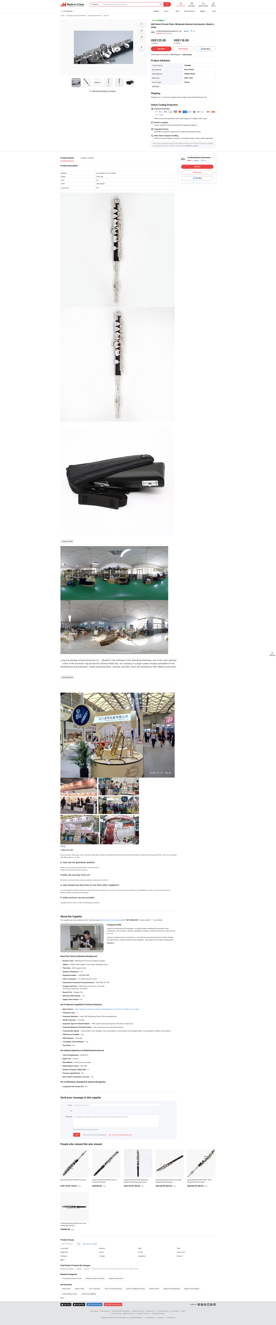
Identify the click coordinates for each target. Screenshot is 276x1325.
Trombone (97, 1009)
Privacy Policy (171, 1317)
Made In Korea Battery (191, 1289)
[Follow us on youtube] (208, 1304)
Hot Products (94, 1311)
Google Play (79, 1304)
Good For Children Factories (135, 1289)
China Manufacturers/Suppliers (121, 1311)
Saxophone (142, 1256)
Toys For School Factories (113, 1289)
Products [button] (95, 4)
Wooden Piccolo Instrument (95, 1278)
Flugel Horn (64, 1252)
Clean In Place (79, 1289)
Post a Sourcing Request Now (120, 1135)
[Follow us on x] (202, 1304)
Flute (76, 1009)
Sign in (213, 6)
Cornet (101, 1252)
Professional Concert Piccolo (71, 1278)
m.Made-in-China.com (143, 1313)
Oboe (137, 1009)
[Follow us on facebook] (199, 1304)
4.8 (190, 160)
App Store (65, 1304)
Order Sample (187, 54)
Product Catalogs (91, 1244)
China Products (104, 1311)
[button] (161, 4)
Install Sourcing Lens (114, 1304)
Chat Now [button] (206, 49)
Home (62, 15)
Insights (183, 1311)
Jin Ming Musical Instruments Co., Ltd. (169, 31)
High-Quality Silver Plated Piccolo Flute (73, 1180)
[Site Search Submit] (167, 4)
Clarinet (90, 1009)
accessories (64, 1248)
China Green (66, 1289)
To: (71, 1111)
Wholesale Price (150, 1311)
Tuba (126, 1009)
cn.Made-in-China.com (158, 1313)
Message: (69, 1117)
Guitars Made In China (69, 1294)
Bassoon (111, 1009)
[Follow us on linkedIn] (214, 1304)
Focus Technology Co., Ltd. (123, 1317)
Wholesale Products (138, 1311)
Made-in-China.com (128, 1313)
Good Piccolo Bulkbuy (89, 1294)
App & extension (189, 11)
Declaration (160, 1317)
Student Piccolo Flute (116, 1278)
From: (70, 1105)
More (62, 1298)
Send (76, 1135)
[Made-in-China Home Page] (72, 4)
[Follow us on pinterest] (211, 1304)
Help (177, 11)
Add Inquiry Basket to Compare (104, 91)
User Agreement (149, 1317)
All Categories (67, 11)
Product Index (175, 1311)
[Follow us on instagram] (205, 1304)
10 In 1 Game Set (94, 1289)
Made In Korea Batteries (172, 1289)
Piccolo (106, 15)
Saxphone (82, 1009)
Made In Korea (154, 1289)
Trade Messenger (94, 1304)
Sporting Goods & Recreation (76, 15)
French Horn (119, 1009)
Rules (214, 11)
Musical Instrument (94, 15)
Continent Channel (163, 1311)
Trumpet (104, 1009)
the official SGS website (111, 920)
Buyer (166, 11)
